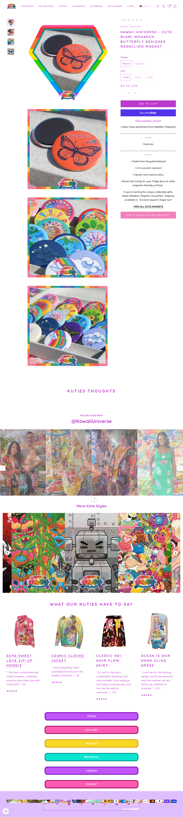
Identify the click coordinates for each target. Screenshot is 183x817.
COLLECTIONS (46, 6)
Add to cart (148, 103)
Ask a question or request (148, 215)
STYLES (63, 6)
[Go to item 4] (11, 51)
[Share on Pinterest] (137, 20)
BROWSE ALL (91, 757)
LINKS (130, 6)
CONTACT (91, 784)
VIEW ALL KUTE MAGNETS (148, 206)
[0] (169, 6)
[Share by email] (141, 20)
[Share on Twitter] (133, 20)
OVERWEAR (96, 6)
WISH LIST (91, 743)
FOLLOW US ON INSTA (91, 415)
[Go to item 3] (11, 42)
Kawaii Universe (131, 27)
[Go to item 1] (11, 22)
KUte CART (91, 729)
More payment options (148, 120)
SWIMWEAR (79, 6)
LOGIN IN (91, 770)
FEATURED (27, 6)
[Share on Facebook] (129, 20)
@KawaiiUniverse (91, 421)
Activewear (115, 6)
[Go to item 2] (11, 32)
